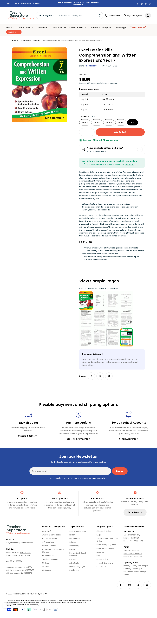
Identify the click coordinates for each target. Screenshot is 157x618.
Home (8, 4)
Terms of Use (86, 478)
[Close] (141, 161)
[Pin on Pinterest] (109, 376)
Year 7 (132, 122)
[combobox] (69, 15)
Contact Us (37, 4)
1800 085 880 (25, 552)
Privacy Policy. (100, 478)
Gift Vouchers (26, 4)
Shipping (94, 83)
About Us (16, 4)
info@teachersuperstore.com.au (19, 543)
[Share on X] (100, 376)
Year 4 (97, 122)
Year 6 (121, 122)
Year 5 (109, 122)
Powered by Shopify (38, 594)
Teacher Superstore (21, 594)
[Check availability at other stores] (140, 149)
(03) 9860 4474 (136, 541)
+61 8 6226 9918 (24, 555)
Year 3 (85, 122)
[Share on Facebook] (91, 376)
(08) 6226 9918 (136, 556)
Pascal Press (91, 66)
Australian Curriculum (30, 40)
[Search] (99, 15)
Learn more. (129, 164)
